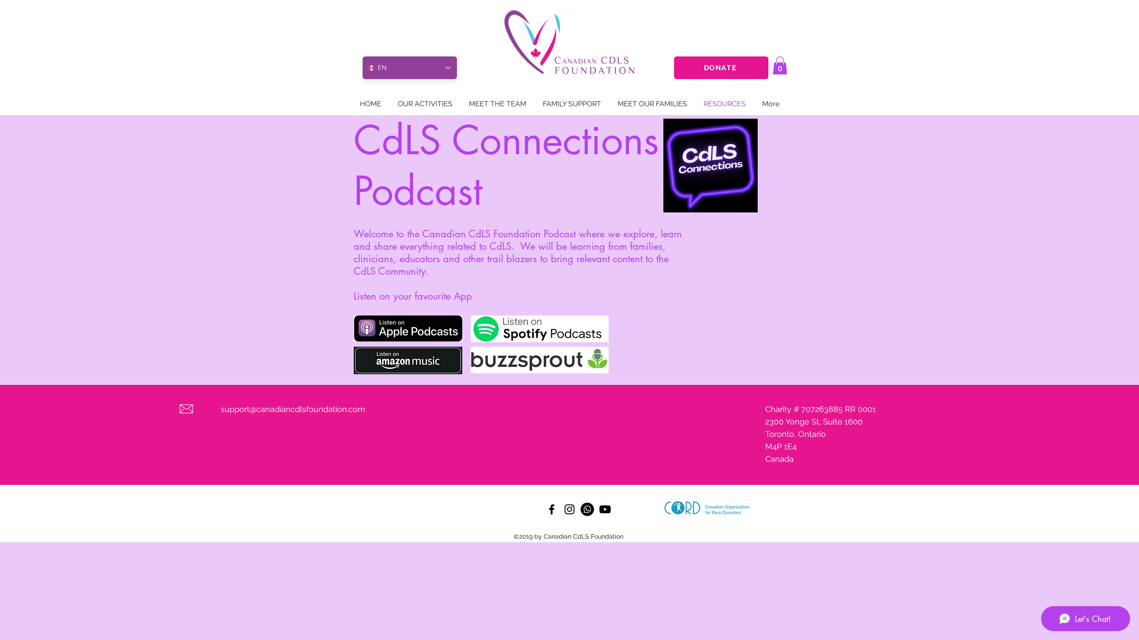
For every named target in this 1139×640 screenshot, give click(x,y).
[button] (780, 65)
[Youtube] (605, 509)
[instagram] (569, 509)
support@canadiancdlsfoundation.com (293, 409)
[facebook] (551, 509)
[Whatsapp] (587, 509)
